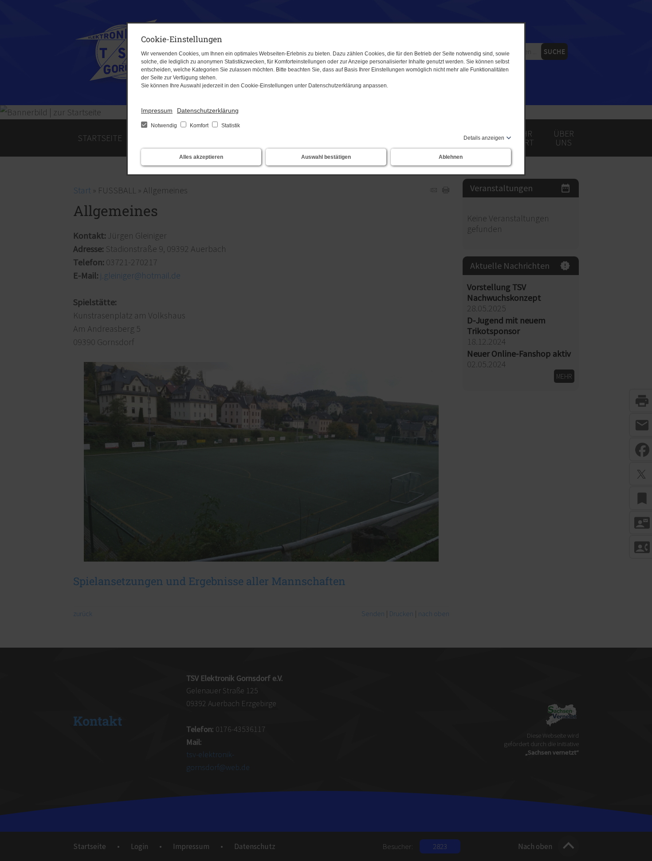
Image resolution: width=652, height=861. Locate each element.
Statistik (230, 125)
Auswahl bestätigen (326, 157)
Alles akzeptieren (201, 157)
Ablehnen (451, 157)
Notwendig (163, 125)
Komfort (199, 125)
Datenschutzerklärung (208, 110)
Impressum (157, 110)
